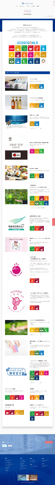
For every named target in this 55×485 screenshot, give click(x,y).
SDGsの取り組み (30, 439)
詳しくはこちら (33, 128)
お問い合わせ (30, 446)
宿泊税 (29, 442)
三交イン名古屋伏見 (7, 465)
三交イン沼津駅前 (32, 461)
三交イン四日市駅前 (22, 461)
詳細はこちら (33, 334)
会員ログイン (49, 444)
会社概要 (36, 437)
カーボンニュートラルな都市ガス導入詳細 (37, 207)
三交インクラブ (22, 442)
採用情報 (36, 439)
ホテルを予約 (49, 442)
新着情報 (29, 437)
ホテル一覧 (21, 439)
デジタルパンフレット (38, 445)
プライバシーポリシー (38, 442)
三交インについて (22, 437)
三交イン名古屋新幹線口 (8, 462)
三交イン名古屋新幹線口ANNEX (9, 464)
